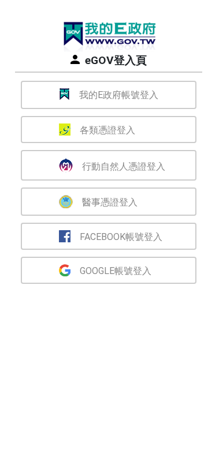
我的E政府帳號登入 (118, 94)
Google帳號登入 (115, 270)
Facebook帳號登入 (121, 236)
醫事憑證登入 (110, 202)
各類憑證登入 (107, 130)
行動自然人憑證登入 (123, 166)
